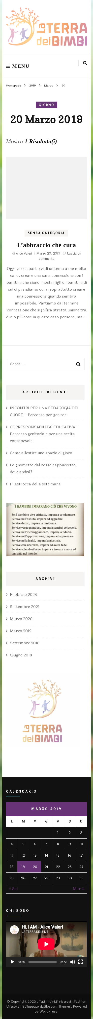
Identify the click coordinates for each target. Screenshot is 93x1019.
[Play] (12, 961)
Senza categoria (46, 233)
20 (35, 866)
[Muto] (72, 961)
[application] (46, 944)
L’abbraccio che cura (46, 245)
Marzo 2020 (21, 619)
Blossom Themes (57, 1006)
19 (23, 866)
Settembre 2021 (24, 607)
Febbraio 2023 (23, 594)
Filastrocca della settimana (35, 484)
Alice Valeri (24, 253)
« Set (13, 889)
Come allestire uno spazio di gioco (41, 453)
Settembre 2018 (24, 643)
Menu (21, 66)
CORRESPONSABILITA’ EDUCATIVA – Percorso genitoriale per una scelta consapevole (44, 434)
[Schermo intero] (80, 961)
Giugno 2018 (21, 655)
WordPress (48, 1011)
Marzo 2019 (20, 631)
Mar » (78, 889)
